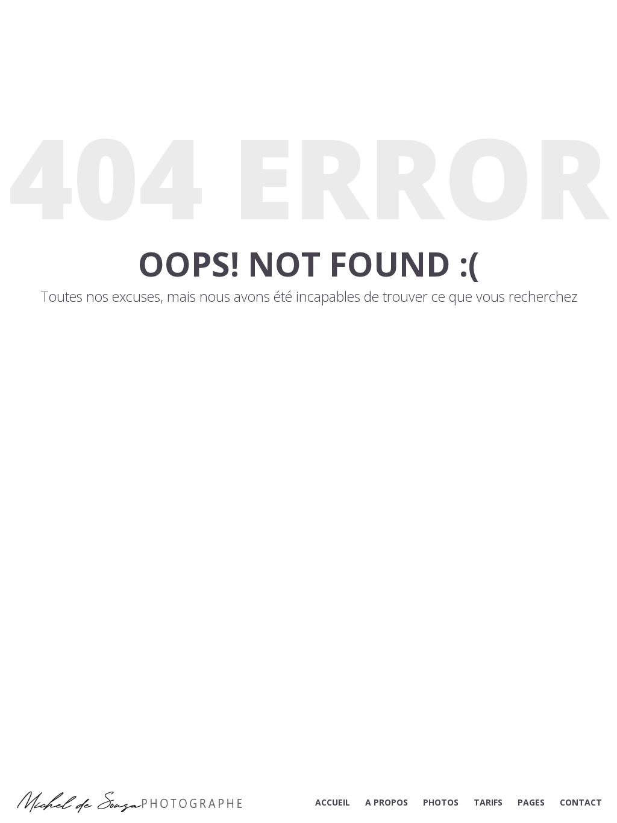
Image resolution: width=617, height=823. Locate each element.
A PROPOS (386, 802)
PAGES (531, 802)
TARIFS (488, 802)
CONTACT (581, 802)
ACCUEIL (332, 802)
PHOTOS (441, 802)
